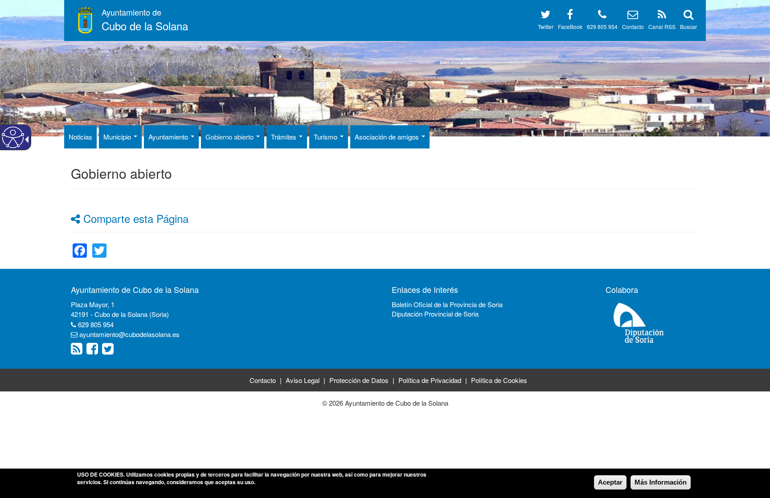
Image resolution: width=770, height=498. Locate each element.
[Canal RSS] (662, 16)
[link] (80, 245)
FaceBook (570, 26)
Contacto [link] (263, 380)
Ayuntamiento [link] (169, 136)
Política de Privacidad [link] (429, 380)
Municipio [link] (118, 136)
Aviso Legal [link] (302, 380)
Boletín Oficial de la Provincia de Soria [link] (447, 304)
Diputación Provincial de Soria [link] (435, 313)
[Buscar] (688, 16)
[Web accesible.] (12, 137)
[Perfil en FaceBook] (570, 16)
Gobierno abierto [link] (230, 136)
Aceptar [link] (610, 482)
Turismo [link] (326, 136)
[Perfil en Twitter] (545, 16)
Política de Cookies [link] (499, 380)
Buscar (688, 26)
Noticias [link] (80, 136)
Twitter (545, 26)
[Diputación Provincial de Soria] (639, 322)
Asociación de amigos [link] (388, 136)
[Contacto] (632, 16)
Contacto (633, 26)
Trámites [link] (284, 136)
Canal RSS (662, 26)
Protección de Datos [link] (359, 380)
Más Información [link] (661, 482)
